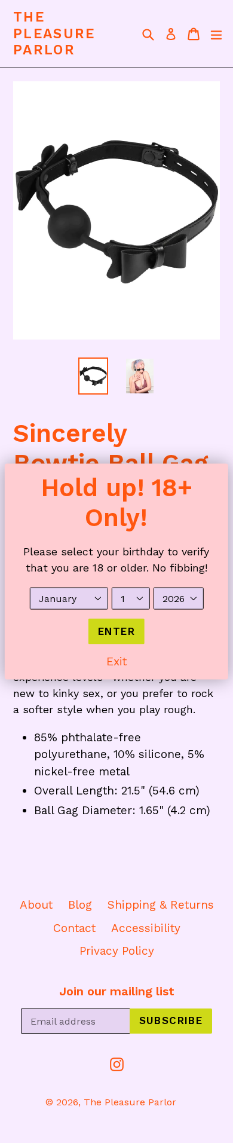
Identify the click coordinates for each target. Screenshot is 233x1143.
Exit (116, 661)
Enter (116, 631)
